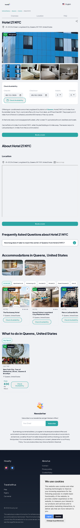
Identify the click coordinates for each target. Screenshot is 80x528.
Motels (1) (52, 283)
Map (5, 489)
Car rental (7, 496)
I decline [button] (58, 516)
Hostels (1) (42, 283)
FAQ (65, 16)
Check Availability (16, 100)
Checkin (7, 91)
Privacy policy (47, 469)
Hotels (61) (6, 283)
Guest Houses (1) (63, 283)
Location (40, 16)
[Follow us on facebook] (12, 468)
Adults (58, 91)
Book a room (40, 135)
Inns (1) (74, 283)
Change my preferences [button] (55, 521)
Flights (6, 493)
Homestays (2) (31, 283)
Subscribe (52, 423)
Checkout (33, 91)
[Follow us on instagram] (6, 468)
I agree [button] (49, 516)
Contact (45, 466)
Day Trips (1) (7, 340)
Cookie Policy (47, 472)
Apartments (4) (18, 283)
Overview (14, 16)
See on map (60, 162)
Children (72, 91)
